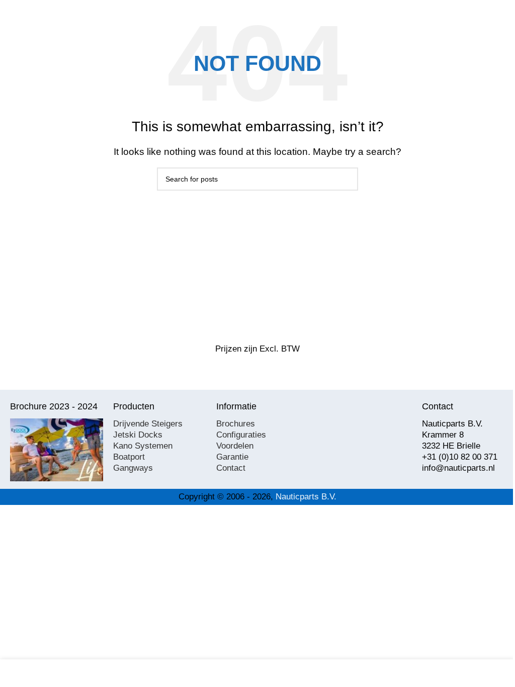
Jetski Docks (137, 435)
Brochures (235, 423)
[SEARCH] (346, 179)
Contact (230, 468)
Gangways (133, 468)
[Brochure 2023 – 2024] (56, 449)
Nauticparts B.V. (306, 496)
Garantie (232, 457)
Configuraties (241, 435)
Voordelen (234, 446)
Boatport (129, 457)
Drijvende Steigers (148, 423)
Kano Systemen (143, 446)
